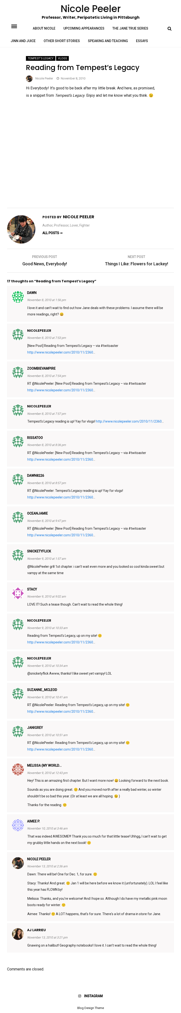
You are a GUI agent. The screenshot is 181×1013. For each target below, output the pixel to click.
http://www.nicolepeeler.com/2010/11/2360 (60, 352)
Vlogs (62, 58)
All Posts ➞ (52, 233)
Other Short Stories (62, 41)
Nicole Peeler (44, 78)
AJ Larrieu (36, 930)
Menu (18, 26)
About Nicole (44, 28)
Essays (142, 41)
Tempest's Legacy (40, 58)
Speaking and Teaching (108, 41)
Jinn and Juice (23, 41)
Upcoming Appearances (83, 28)
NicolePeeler (39, 330)
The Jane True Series (130, 28)
